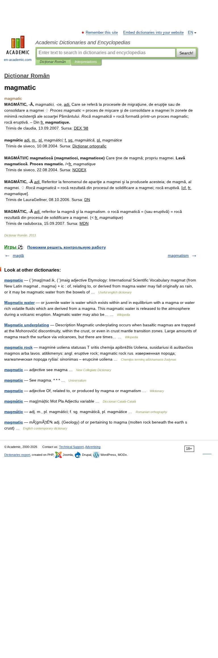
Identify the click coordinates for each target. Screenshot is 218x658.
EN (190, 33)
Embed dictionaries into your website (153, 33)
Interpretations (86, 62)
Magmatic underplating (26, 325)
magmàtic (13, 401)
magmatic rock (18, 347)
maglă (18, 255)
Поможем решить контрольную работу (66, 247)
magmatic (13, 280)
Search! (186, 53)
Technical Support (71, 446)
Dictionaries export (17, 454)
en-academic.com (18, 60)
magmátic (13, 411)
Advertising (92, 446)
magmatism (178, 255)
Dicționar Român (53, 62)
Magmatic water (19, 302)
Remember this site (102, 33)
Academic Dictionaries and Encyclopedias (82, 42)
